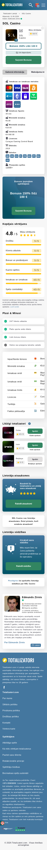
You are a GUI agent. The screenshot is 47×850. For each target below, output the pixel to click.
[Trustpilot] (20, 829)
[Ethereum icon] (17, 96)
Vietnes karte (9, 729)
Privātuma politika (11, 710)
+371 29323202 (9, 783)
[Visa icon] (17, 88)
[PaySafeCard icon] (25, 96)
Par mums (7, 698)
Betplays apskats (35, 464)
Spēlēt (35, 431)
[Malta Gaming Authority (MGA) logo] (8, 829)
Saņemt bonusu (23, 60)
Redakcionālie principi (13, 761)
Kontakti (6, 723)
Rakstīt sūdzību (23, 566)
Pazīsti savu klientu (12, 755)
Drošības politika (11, 717)
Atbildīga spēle (10, 743)
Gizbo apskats (35, 435)
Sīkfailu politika (10, 704)
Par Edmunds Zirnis (14, 642)
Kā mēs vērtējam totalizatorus (17, 749)
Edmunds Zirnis (14, 19)
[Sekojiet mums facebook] (4, 687)
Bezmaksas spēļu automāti (15, 773)
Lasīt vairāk (14, 307)
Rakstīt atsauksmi (23, 504)
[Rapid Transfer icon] (9, 104)
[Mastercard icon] (9, 88)
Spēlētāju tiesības (11, 767)
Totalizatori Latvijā (10, 13)
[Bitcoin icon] (33, 88)
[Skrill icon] (25, 88)
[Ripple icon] (9, 96)
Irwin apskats (35, 450)
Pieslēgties (13, 581)
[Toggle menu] (43, 5)
